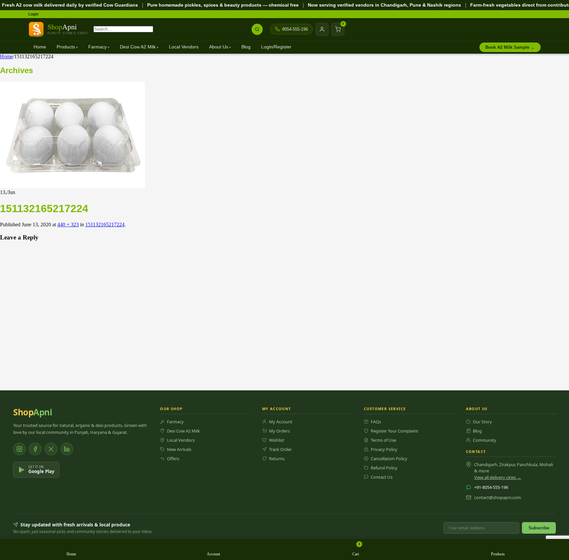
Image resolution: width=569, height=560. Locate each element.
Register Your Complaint (394, 431)
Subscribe (538, 527)
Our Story (482, 422)
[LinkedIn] (67, 449)
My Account (280, 422)
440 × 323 (68, 224)
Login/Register (276, 46)
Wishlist (276, 440)
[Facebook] (35, 449)
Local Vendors (184, 46)
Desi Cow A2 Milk (138, 46)
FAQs (376, 422)
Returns (276, 459)
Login (33, 14)
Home (40, 46)
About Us (218, 46)
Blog (246, 46)
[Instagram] (19, 449)
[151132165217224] (72, 186)
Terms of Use (383, 440)
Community (484, 440)
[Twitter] (51, 449)
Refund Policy (384, 468)
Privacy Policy (384, 449)
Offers (173, 459)
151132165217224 (104, 224)
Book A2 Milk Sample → (510, 47)
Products (66, 46)
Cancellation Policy (389, 459)
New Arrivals (179, 449)
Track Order (280, 449)
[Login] (322, 29)
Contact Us (382, 477)
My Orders (279, 431)
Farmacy (97, 46)
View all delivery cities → (497, 477)
